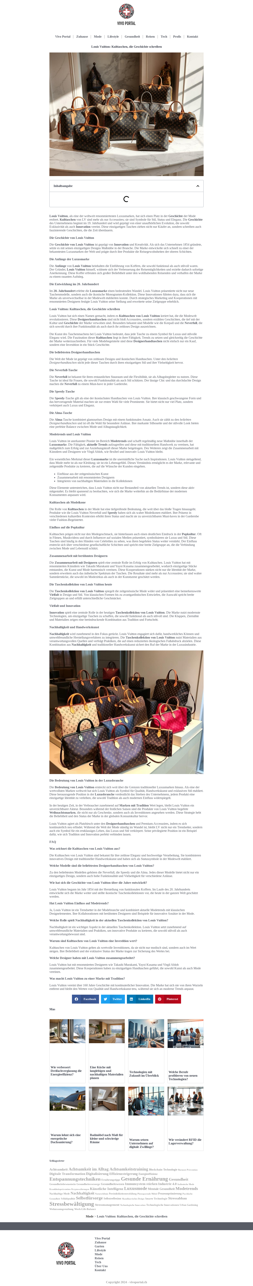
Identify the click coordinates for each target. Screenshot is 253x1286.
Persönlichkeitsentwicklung (123, 1193)
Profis (177, 36)
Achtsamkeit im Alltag (89, 1169)
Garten (99, 1246)
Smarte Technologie (156, 1198)
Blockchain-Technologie (163, 1169)
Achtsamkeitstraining (129, 1169)
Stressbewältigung (71, 1204)
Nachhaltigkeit (82, 1193)
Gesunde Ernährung (144, 1179)
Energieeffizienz (148, 1174)
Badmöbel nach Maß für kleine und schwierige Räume (106, 1138)
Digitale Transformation (67, 1174)
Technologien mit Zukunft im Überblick (144, 1073)
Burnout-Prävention (187, 1170)
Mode (98, 36)
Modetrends (187, 1188)
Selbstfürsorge (89, 1197)
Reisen (150, 36)
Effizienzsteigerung (123, 1174)
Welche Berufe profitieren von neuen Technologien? (183, 1075)
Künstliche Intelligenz (106, 1189)
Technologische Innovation (132, 1205)
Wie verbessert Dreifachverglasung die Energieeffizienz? (66, 1071)
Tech (164, 36)
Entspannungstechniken (75, 1179)
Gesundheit (132, 36)
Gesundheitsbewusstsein (62, 1184)
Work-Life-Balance (85, 1209)
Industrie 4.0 (167, 1184)
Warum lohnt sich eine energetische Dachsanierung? (66, 1138)
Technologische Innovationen (162, 1204)
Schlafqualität (68, 1198)
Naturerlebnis (101, 1194)
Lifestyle (113, 36)
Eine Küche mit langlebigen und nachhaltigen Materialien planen (106, 1073)
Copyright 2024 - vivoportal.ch (126, 1282)
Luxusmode (135, 1188)
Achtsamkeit (58, 1169)
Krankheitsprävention (60, 1189)
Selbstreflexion (112, 1198)
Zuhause (82, 36)
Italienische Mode (185, 1184)
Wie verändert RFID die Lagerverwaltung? (185, 1141)
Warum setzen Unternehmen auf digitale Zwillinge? (141, 1143)
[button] (197, 186)
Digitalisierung (97, 1174)
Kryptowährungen (80, 1189)
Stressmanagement (107, 1204)
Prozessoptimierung (170, 1193)
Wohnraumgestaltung (61, 1209)
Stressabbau (177, 1198)
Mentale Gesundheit (161, 1189)
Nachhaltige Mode (59, 1193)
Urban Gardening (189, 1205)
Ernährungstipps (110, 1179)
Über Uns (101, 1266)
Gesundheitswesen (112, 1184)
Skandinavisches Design (133, 1199)
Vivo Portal (62, 36)
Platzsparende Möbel (147, 1194)
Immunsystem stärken (141, 1184)
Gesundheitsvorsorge (88, 1184)
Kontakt (192, 36)
